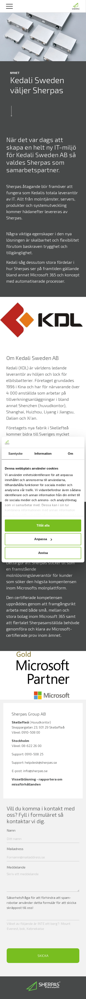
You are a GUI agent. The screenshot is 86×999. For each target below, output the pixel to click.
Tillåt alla (43, 525)
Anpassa (40, 539)
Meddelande (16, 867)
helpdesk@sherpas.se (41, 762)
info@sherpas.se (35, 771)
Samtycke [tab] (15, 453)
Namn (11, 830)
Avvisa (43, 553)
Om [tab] (70, 453)
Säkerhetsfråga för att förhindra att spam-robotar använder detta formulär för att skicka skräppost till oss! (41, 902)
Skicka (43, 956)
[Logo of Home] (76, 6)
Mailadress (15, 849)
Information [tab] (43, 453)
